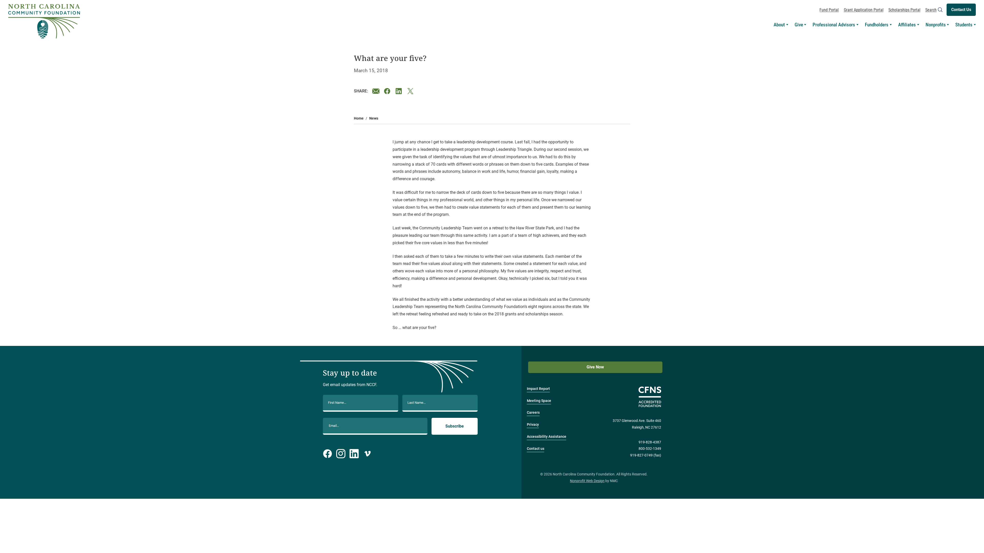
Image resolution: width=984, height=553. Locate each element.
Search (931, 9)
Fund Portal (829, 9)
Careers (533, 412)
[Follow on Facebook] (327, 453)
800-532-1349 (650, 448)
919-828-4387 (650, 442)
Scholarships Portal (904, 9)
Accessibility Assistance (546, 436)
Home (359, 118)
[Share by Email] (376, 91)
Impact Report (538, 389)
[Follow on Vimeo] (367, 453)
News (373, 118)
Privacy (533, 424)
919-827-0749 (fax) (645, 455)
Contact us (535, 448)
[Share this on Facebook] (388, 91)
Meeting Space (539, 401)
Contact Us (961, 9)
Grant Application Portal (864, 9)
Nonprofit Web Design (587, 481)
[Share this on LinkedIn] (399, 91)
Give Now (595, 367)
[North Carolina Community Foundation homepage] (44, 21)
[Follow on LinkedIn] (354, 453)
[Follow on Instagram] (340, 453)
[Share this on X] (411, 91)
